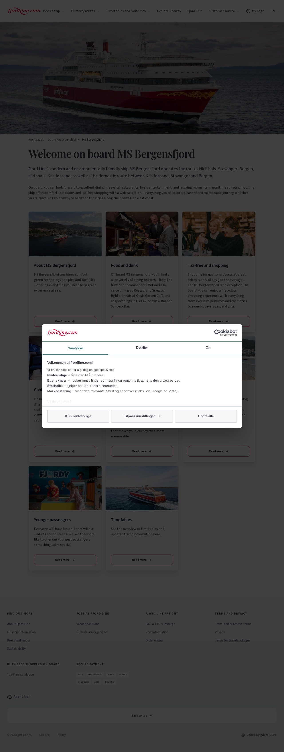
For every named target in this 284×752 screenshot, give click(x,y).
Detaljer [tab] (142, 347)
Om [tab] (208, 347)
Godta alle (206, 416)
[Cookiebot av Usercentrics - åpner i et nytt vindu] (217, 332)
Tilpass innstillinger (139, 416)
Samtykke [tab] (75, 348)
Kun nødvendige (78, 416)
